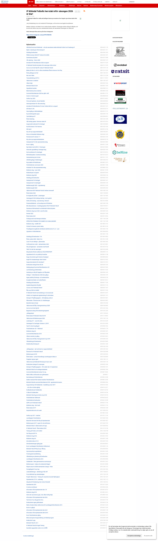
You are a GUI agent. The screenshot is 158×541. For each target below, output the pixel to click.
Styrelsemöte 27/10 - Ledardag (34, 479)
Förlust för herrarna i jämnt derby (35, 226)
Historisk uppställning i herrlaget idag (36, 149)
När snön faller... (30, 75)
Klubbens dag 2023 (31, 175)
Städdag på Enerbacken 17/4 (34, 236)
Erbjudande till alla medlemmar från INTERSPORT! (39, 252)
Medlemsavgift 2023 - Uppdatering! (35, 185)
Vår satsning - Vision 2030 (33, 60)
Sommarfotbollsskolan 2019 (34, 333)
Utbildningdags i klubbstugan (34, 160)
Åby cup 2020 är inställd (32, 290)
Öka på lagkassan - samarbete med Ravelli (37, 246)
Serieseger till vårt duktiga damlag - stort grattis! (39, 198)
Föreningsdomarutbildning (33, 454)
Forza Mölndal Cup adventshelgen (35, 474)
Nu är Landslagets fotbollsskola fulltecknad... (38, 446)
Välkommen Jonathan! (32, 80)
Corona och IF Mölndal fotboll (34, 287)
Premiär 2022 (29, 213)
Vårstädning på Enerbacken (33, 341)
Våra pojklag (70, 1)
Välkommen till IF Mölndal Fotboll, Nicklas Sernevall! (40, 190)
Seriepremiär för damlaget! (33, 183)
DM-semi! (28, 129)
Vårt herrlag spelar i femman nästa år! (36, 121)
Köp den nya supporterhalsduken (35, 139)
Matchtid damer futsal (32, 303)
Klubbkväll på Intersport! (32, 344)
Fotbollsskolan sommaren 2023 (34, 165)
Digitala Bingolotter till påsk (33, 285)
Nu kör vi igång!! (30, 507)
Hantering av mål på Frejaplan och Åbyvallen (38, 272)
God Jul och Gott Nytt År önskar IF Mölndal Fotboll (39, 67)
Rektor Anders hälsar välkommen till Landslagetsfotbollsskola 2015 (44, 505)
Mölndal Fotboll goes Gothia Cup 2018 (36, 395)
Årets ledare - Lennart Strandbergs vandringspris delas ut (41, 356)
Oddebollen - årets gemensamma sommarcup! (38, 461)
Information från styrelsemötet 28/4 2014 (37, 512)
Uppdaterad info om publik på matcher (36, 254)
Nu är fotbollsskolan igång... (33, 515)
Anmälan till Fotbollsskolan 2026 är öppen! (37, 62)
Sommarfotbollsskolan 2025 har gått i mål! (37, 93)
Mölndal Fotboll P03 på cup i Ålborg (35, 448)
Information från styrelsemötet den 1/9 (36, 489)
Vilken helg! (29, 83)
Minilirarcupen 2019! (31, 354)
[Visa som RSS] (84, 11)
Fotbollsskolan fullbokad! (33, 397)
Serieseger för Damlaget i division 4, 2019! (37, 323)
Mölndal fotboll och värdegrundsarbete (36, 369)
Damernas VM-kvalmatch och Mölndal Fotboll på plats (40, 208)
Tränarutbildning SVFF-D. (32, 78)
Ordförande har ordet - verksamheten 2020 (37, 244)
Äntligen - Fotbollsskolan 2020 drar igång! (37, 275)
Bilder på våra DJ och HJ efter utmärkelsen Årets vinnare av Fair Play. (44, 70)
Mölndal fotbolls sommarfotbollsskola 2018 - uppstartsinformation (44, 382)
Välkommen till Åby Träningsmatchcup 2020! (38, 305)
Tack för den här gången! (33, 326)
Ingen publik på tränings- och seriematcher (37, 277)
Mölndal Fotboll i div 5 (32, 523)
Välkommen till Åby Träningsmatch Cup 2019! (38, 338)
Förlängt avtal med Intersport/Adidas (36, 218)
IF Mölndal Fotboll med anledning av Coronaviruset (39, 292)
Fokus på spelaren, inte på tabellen (35, 101)
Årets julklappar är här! (32, 73)
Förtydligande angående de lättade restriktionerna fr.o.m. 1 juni (42, 229)
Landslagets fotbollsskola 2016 (34, 459)
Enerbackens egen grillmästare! (34, 502)
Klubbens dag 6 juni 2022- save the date (36, 211)
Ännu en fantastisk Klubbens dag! (35, 134)
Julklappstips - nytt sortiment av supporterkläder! (39, 349)
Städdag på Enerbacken (32, 177)
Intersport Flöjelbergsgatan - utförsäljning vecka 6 (39, 298)
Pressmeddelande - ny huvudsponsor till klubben (39, 203)
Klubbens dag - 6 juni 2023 (33, 170)
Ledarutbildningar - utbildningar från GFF (37, 471)
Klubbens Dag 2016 (31, 436)
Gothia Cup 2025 (30, 98)
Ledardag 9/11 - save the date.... (34, 321)
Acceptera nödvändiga (134, 535)
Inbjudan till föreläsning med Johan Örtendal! (38, 482)
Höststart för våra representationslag (36, 167)
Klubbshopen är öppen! (32, 172)
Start (31, 1)
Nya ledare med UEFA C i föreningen (35, 147)
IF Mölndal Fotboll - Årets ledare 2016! (36, 428)
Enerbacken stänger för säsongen (35, 364)
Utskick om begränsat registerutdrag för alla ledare (39, 295)
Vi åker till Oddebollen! (32, 392)
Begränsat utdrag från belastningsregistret (37, 310)
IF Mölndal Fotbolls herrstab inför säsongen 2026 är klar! (41, 65)
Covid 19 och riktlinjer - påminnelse (35, 241)
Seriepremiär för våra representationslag (37, 142)
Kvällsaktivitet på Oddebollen (34, 390)
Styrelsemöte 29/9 (31, 484)
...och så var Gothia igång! (33, 387)
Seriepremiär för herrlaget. (33, 180)
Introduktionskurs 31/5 (32, 441)
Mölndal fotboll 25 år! (32, 85)
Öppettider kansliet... (31, 88)
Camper (107, 1)
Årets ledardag (30, 119)
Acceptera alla (148, 535)
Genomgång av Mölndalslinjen (34, 111)
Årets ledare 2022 (31, 193)
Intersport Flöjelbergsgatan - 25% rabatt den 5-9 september (42, 367)
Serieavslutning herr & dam (33, 157)
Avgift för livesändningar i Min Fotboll (36, 259)
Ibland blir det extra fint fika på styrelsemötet (38, 420)
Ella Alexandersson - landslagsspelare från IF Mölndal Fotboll (42, 206)
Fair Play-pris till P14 (31, 433)
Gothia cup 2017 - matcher (33, 415)
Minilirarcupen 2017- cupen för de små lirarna (38, 423)
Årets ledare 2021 (31, 216)
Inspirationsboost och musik (34, 410)
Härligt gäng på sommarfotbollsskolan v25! (37, 267)
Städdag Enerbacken (31, 52)
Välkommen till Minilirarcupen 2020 (35, 318)
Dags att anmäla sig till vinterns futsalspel (37, 257)
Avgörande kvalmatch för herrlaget (35, 124)
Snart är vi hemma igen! (32, 96)
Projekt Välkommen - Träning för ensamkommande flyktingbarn (43, 477)
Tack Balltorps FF (30, 116)
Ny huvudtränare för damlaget (34, 152)
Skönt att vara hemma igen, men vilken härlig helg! (39, 494)
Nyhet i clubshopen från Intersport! (35, 50)
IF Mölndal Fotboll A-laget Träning (35, 525)
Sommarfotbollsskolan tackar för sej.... (36, 372)
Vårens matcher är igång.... (33, 336)
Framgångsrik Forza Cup (32, 469)
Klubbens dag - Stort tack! (33, 405)
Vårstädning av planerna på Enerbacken (36, 456)
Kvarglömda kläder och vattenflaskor (36, 280)
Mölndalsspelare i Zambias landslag (36, 154)
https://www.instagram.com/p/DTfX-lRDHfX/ (39, 35)
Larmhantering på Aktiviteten (34, 269)
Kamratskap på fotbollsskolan (34, 377)
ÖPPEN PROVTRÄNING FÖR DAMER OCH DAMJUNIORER (41, 221)
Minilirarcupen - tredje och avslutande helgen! (38, 464)
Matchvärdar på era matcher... (34, 90)
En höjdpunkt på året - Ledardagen (35, 195)
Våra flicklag (58, 1)
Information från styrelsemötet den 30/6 (36, 497)
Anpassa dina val (113, 535)
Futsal (79, 1)
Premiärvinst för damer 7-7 (33, 137)
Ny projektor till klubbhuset (33, 162)
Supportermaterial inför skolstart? (35, 262)
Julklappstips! (30, 313)
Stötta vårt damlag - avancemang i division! (37, 200)
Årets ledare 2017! (31, 408)
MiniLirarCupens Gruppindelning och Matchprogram (40, 517)
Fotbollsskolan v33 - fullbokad (34, 328)
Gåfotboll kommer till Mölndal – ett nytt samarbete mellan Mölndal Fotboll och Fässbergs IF (50, 47)
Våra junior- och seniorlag (43, 1)
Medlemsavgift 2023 (31, 188)
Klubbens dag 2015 (31, 492)
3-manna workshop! (31, 487)
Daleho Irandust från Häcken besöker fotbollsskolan (40, 379)
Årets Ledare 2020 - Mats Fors (34, 239)
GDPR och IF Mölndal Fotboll (34, 402)
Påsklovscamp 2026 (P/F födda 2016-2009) (37, 55)
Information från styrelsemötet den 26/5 (36, 510)
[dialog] (131, 531)
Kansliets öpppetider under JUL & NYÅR (36, 528)
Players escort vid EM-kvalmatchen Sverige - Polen (39, 466)
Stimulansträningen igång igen (34, 443)
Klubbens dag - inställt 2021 (33, 223)
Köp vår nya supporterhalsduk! (34, 131)
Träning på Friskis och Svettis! (34, 431)
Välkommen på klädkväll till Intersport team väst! (39, 361)
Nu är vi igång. (30, 144)
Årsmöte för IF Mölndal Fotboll (34, 351)
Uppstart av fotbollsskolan (33, 231)
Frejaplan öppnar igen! (32, 359)
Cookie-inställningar (28, 536)
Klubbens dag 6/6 (31, 331)
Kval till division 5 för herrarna (34, 126)
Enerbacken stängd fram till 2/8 (34, 264)
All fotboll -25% (30, 108)
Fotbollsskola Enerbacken (33, 400)
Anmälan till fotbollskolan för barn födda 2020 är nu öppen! (42, 106)
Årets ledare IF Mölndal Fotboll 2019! (36, 315)
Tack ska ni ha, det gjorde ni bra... (35, 500)
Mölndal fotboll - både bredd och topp (36, 425)
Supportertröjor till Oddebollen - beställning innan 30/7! (40, 385)
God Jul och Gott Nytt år (32, 308)
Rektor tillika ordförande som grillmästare (37, 374)
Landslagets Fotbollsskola (33, 418)
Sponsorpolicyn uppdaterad (33, 451)
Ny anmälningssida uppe (33, 114)
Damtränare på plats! (31, 57)
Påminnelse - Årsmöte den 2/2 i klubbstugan (38, 300)
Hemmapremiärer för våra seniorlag (35, 103)
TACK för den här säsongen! (33, 249)
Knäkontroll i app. (31, 520)
